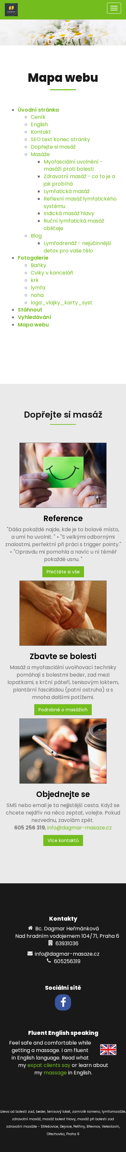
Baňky (38, 265)
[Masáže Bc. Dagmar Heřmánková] (11, 9)
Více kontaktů (63, 840)
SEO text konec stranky (60, 139)
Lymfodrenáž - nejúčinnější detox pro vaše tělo (77, 246)
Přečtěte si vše (63, 572)
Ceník (38, 117)
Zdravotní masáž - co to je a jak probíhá (79, 180)
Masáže (40, 154)
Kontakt (41, 132)
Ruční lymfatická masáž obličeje (74, 224)
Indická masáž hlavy (69, 213)
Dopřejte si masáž (53, 147)
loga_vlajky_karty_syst (61, 302)
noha (37, 295)
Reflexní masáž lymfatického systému (80, 202)
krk (35, 280)
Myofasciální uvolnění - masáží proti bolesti (73, 165)
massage (55, 1072)
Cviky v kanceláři (52, 272)
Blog (36, 235)
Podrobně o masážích (63, 709)
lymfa (38, 287)
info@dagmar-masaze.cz (79, 827)
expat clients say (48, 1065)
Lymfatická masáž (66, 191)
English (39, 124)
